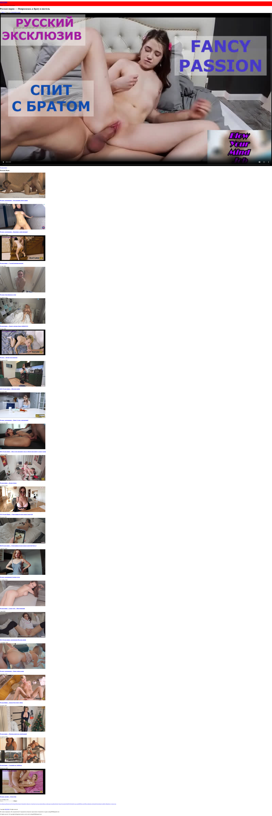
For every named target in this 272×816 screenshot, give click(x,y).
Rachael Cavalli (101, 803)
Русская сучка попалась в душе (8, 294)
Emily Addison (26, 803)
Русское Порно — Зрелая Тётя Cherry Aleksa (11, 702)
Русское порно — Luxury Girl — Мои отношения (12, 608)
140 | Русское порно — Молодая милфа (10, 389)
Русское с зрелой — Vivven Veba (8, 796)
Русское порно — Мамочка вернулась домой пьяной (13, 734)
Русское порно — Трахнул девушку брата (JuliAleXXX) (14, 326)
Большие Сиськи (50, 803)
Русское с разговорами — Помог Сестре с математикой (14, 420)
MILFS (3, 12)
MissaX (54, 803)
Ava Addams (2, 803)
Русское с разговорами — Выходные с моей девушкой (13, 232)
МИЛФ (80, 803)
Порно (94, 803)
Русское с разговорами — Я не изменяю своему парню (14, 200)
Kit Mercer (97, 803)
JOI (84, 803)
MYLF (69, 803)
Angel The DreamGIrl (13, 803)
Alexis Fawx (35, 803)
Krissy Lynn (111, 803)
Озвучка (62, 803)
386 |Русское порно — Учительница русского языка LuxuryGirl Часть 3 (18, 545)
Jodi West (66, 803)
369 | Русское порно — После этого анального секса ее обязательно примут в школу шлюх (23, 451)
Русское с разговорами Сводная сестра (10, 577)
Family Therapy (58, 803)
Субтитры (22, 803)
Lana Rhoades (6, 803)
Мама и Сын (45, 803)
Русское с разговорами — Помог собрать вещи (12, 671)
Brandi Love (91, 803)
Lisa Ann (82, 803)
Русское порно (3, 167)
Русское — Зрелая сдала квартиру (8, 357)
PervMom (71, 803)
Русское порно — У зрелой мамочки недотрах (11, 263)
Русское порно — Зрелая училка (8, 483)
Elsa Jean (87, 803)
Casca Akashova (40, 803)
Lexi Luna (114, 803)
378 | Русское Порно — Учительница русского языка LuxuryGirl (16, 514)
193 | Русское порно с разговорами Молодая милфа (13, 640)
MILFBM (3, 2)
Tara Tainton (19, 803)
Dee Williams (106, 803)
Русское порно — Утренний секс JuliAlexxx (11, 765)
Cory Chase (31, 803)
